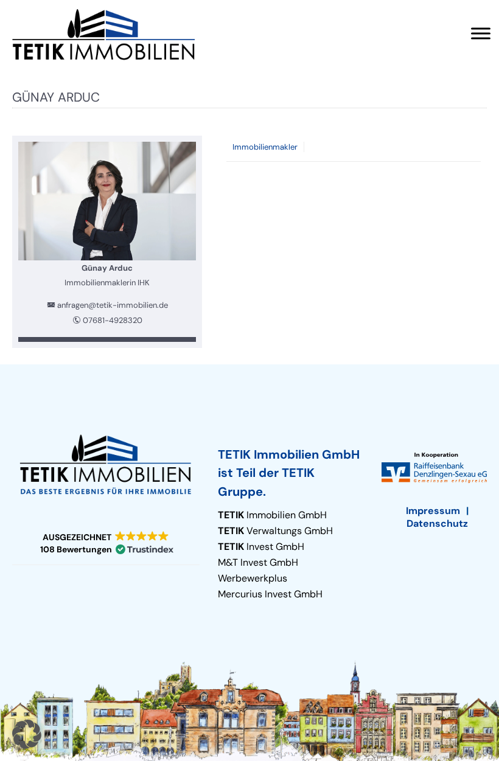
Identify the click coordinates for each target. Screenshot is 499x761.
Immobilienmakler (265, 147)
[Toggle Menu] (480, 33)
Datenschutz (437, 523)
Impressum (433, 510)
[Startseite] (103, 34)
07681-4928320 (112, 320)
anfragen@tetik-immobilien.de (112, 305)
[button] (106, 543)
